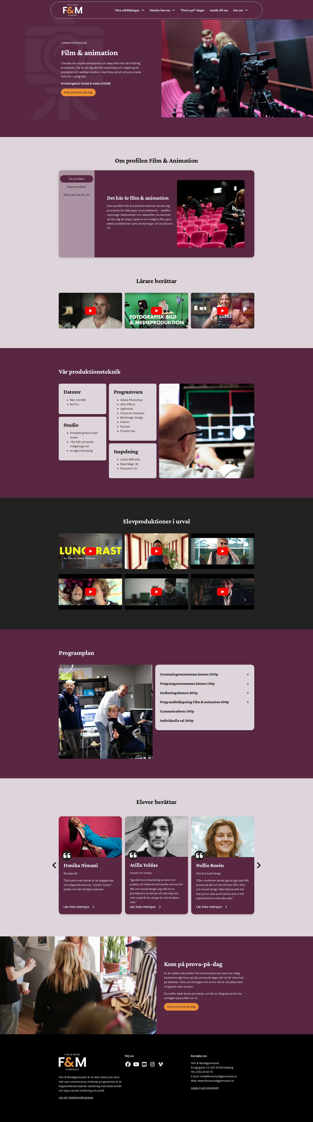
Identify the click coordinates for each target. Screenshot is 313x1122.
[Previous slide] (55, 865)
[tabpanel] (176, 214)
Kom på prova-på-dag (78, 92)
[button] (204, 674)
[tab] (76, 179)
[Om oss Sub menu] (246, 10)
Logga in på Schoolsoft (205, 1088)
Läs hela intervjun (76, 907)
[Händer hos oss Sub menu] (173, 10)
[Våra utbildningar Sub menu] (142, 10)
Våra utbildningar (127, 10)
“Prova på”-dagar (192, 10)
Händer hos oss (160, 10)
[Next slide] (258, 865)
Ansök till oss (219, 10)
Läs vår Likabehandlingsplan (76, 1097)
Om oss (238, 10)
